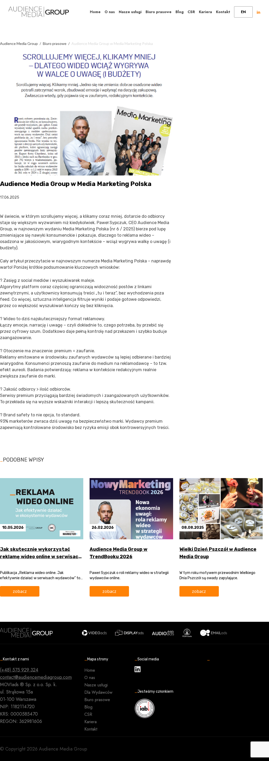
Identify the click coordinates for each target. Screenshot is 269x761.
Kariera (205, 11)
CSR (191, 11)
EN (243, 11)
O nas (110, 11)
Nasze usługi (130, 11)
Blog (179, 11)
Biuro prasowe (159, 11)
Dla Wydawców (98, 692)
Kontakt (223, 11)
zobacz (20, 591)
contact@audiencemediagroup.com (36, 677)
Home (95, 11)
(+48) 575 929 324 (19, 669)
